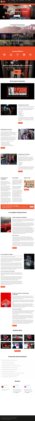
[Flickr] (31, 417)
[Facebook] (29, 417)
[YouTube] (33, 417)
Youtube (15, 2)
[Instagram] (32, 417)
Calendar (29, 0)
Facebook (13, 2)
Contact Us (3, 147)
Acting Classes (22, 0)
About (9, 0)
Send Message (18, 70)
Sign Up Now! (26, 189)
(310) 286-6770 (18, 73)
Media (17, 0)
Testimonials (13, 0)
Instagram (14, 2)
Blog (26, 0)
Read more (16, 392)
